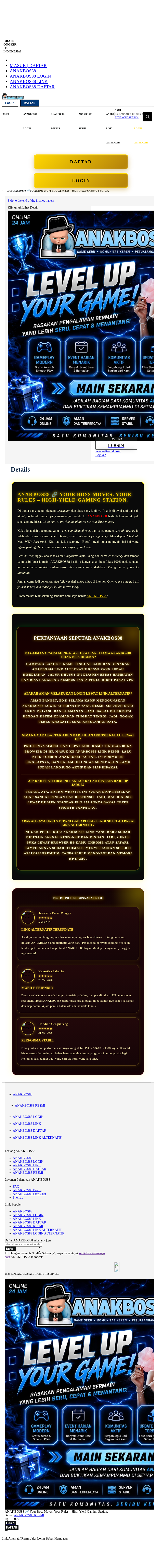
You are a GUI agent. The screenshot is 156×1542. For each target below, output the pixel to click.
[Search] (147, 116)
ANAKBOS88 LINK (29, 81)
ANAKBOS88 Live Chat (29, 1194)
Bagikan (100, 455)
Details (20, 469)
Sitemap (18, 1197)
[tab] (20, 469)
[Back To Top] (6, 1530)
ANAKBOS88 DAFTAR (32, 86)
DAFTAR (81, 161)
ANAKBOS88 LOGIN (30, 76)
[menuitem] (30, 121)
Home (8, 190)
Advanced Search (127, 117)
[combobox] (134, 114)
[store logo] (13, 98)
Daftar (29, 102)
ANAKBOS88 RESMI (30, 1105)
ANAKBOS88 (23, 70)
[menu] (59, 128)
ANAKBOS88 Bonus (27, 1190)
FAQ (16, 1186)
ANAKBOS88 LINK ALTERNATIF (37, 1137)
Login (9, 102)
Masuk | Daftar (28, 65)
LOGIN (81, 180)
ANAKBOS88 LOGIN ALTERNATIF (38, 1233)
